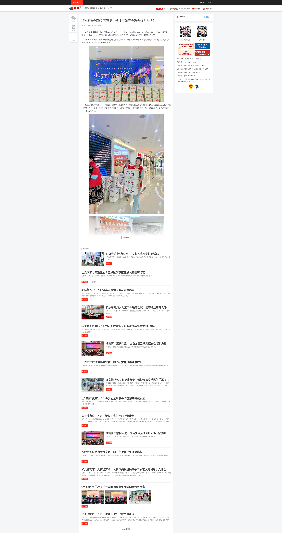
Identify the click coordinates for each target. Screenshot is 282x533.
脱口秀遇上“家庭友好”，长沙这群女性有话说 (132, 253)
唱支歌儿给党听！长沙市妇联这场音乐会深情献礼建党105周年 (118, 326)
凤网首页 (77, 2)
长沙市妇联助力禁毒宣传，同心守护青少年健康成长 (112, 362)
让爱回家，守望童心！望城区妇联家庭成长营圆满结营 (113, 272)
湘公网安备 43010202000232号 (189, 72)
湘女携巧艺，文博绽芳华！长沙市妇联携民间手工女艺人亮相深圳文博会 (148, 379)
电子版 (165, 9)
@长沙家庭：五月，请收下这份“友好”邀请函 (108, 415)
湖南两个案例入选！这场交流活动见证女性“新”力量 (136, 343)
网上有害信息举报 (205, 2)
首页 (86, 8)
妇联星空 (103, 8)
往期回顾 (207, 17)
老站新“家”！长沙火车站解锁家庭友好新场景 (108, 289)
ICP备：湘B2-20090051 (186, 76)
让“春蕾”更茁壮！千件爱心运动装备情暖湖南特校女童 (113, 398)
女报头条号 (209, 9)
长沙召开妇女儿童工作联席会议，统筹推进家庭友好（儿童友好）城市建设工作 (152, 307)
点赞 (73, 37)
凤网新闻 (93, 8)
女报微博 (197, 9)
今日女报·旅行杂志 (184, 9)
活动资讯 (84, 408)
